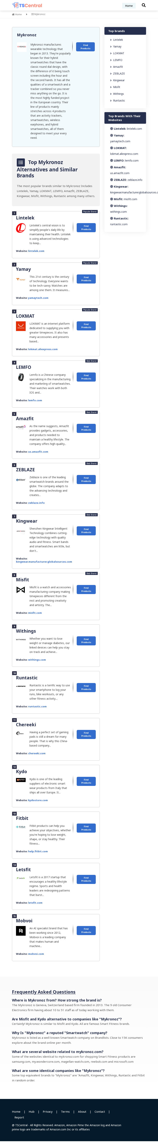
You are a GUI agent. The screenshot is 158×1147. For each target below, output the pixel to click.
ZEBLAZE (25, 469)
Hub (31, 1111)
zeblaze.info (36, 503)
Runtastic (27, 678)
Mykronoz (26, 34)
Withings (26, 631)
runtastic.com (37, 706)
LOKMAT (25, 316)
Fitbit (22, 818)
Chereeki (26, 724)
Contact (100, 1111)
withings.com (37, 659)
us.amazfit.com (38, 451)
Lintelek (25, 218)
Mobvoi (24, 921)
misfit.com (35, 613)
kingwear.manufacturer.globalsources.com (44, 561)
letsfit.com (35, 902)
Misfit (22, 579)
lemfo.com (35, 400)
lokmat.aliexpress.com (43, 349)
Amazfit (25, 418)
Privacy (48, 1111)
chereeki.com (36, 753)
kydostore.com (38, 800)
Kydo (21, 771)
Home (129, 6)
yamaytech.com (38, 298)
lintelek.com (36, 251)
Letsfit (23, 869)
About (82, 1111)
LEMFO (23, 367)
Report (19, 1117)
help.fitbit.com (38, 851)
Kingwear (26, 521)
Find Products (85, 47)
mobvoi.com (36, 954)
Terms (65, 1111)
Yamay (23, 269)
